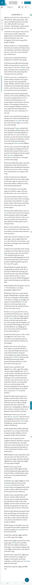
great (24, 276)
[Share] (2, 29)
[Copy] (2, 27)
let (13, 67)
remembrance (22, 530)
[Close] (2, 20)
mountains (8, 485)
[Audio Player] (27, 580)
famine (24, 67)
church (12, 318)
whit (7, 288)
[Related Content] (25, 7)
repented (10, 155)
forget (16, 543)
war (18, 391)
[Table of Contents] (2, 7)
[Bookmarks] (22, 7)
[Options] (29, 7)
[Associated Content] (31, 15)
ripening (27, 561)
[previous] (8, 583)
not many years (14, 417)
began (17, 128)
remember (19, 121)
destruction (17, 143)
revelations (16, 357)
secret (17, 46)
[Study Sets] (19, 7)
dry (26, 98)
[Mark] (2, 23)
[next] (24, 583)
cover (23, 302)
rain (23, 201)
